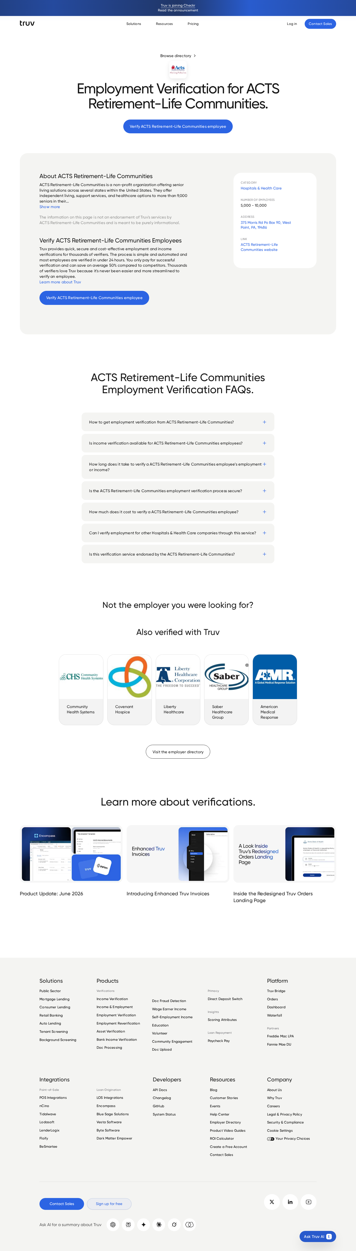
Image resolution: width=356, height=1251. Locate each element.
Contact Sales (221, 1155)
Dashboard (276, 1007)
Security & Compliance (285, 1122)
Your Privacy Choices (293, 1138)
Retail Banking (51, 1015)
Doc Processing (109, 1047)
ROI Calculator (222, 1138)
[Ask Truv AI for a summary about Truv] (189, 1224)
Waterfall (274, 1015)
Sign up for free (109, 1203)
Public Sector (50, 991)
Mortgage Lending (54, 999)
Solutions (133, 24)
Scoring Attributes (222, 1020)
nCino (44, 1106)
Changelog (162, 1098)
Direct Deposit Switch (225, 999)
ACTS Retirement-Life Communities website (259, 247)
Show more (49, 206)
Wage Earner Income (169, 1009)
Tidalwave (47, 1114)
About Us (274, 1090)
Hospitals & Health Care (261, 188)
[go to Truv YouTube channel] (308, 1202)
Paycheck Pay (219, 1041)
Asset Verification (111, 1031)
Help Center (220, 1114)
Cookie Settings (280, 1130)
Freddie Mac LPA (280, 1036)
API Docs (160, 1090)
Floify (43, 1138)
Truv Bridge (276, 991)
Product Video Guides (228, 1130)
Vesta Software (109, 1122)
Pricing (193, 24)
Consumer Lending (54, 1007)
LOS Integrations (110, 1098)
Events (215, 1106)
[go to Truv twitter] (272, 1202)
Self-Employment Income (172, 1017)
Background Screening (57, 1040)
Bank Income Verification (117, 1039)
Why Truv (274, 1098)
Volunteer (159, 1033)
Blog (213, 1090)
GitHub (158, 1106)
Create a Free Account (228, 1147)
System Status (164, 1114)
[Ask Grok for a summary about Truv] (174, 1224)
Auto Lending (50, 1023)
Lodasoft (46, 1122)
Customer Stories (224, 1098)
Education (160, 1025)
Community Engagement (172, 1041)
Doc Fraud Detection (169, 1001)
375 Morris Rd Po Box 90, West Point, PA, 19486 (266, 225)
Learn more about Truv (60, 281)
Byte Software (108, 1130)
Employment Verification (116, 1015)
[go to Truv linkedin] (290, 1202)
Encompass (106, 1106)
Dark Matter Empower (114, 1138)
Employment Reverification (118, 1023)
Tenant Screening (53, 1031)
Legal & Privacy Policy (284, 1114)
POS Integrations (53, 1098)
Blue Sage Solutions (113, 1114)
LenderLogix (49, 1130)
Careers (273, 1106)
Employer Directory (225, 1122)
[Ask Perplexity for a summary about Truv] (128, 1224)
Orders (272, 999)
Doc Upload (161, 1049)
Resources (164, 24)
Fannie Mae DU (279, 1044)
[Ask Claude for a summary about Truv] (158, 1224)
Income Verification (112, 999)
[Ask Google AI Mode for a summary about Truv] (143, 1224)
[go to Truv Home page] (27, 23)
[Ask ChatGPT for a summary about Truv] (113, 1224)
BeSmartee (48, 1146)
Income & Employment (115, 1007)
